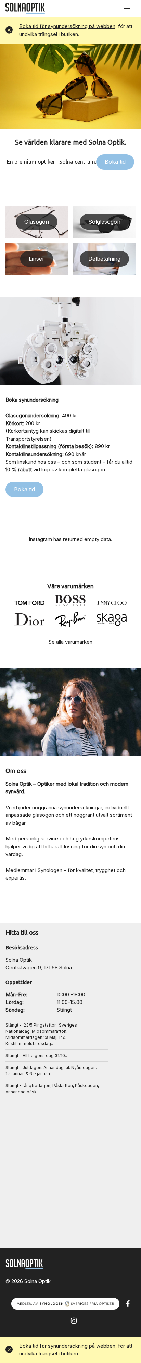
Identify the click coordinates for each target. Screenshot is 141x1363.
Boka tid (115, 161)
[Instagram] (74, 1320)
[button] (9, 30)
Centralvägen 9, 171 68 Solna (38, 967)
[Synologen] (65, 1303)
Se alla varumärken (70, 642)
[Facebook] (128, 1303)
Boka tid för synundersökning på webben (67, 26)
